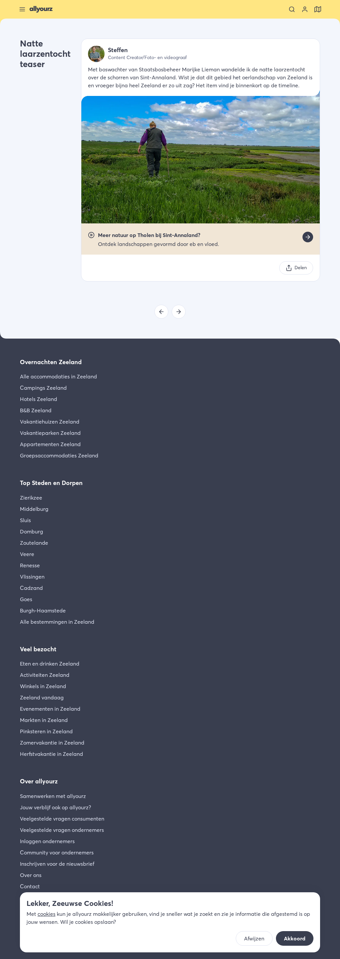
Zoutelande (34, 542)
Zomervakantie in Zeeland (52, 742)
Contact (30, 886)
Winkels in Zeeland (43, 686)
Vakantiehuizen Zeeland (49, 421)
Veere (27, 554)
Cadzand (31, 588)
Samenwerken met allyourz (53, 796)
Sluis (25, 520)
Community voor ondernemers (57, 852)
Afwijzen (254, 938)
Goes (26, 599)
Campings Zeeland (43, 387)
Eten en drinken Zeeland (49, 663)
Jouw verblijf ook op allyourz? (55, 807)
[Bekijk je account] (304, 9)
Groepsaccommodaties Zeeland (59, 455)
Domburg (31, 531)
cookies (46, 914)
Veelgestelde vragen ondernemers (62, 830)
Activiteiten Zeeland (44, 675)
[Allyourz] (41, 9)
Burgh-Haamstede (43, 610)
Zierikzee (31, 497)
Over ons (31, 875)
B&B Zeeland (35, 410)
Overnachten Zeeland (51, 362)
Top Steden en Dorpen (51, 483)
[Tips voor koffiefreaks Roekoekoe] (179, 312)
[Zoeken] (292, 9)
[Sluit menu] (22, 9)
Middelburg (34, 509)
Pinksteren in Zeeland (46, 731)
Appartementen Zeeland (50, 444)
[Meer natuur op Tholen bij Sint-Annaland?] (307, 237)
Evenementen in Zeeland (50, 708)
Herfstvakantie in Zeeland (51, 754)
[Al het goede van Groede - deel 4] (161, 312)
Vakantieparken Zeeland (50, 433)
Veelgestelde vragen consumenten (62, 818)
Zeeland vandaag (42, 697)
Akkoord (294, 938)
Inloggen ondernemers (47, 841)
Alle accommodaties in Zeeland (58, 376)
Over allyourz (39, 781)
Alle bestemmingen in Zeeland (57, 621)
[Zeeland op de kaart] (317, 9)
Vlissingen (32, 576)
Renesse (30, 565)
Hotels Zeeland (38, 399)
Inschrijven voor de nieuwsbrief (57, 863)
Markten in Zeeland (44, 720)
